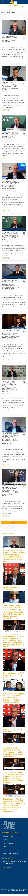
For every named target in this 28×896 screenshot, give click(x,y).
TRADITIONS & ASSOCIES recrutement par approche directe (14, 861)
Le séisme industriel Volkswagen (11, 587)
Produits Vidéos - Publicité (11, 852)
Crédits (5, 845)
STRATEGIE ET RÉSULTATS (7, 42)
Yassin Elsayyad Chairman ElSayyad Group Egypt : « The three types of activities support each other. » (13, 750)
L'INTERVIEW (4, 90)
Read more (5, 59)
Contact (5, 848)
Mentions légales (8, 841)
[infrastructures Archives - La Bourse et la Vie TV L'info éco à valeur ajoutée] (13, 2)
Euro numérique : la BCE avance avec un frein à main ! (13, 674)
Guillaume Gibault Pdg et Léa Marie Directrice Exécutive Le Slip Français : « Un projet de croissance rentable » (13, 696)
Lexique (5, 838)
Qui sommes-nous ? (8, 835)
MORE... (14, 521)
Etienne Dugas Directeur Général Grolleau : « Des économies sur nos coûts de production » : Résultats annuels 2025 (10, 37)
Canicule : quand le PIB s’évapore (12, 729)
